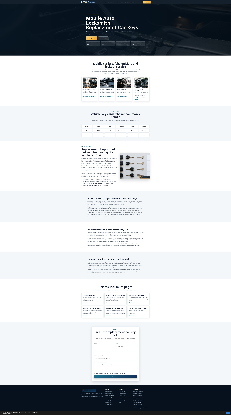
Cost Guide (121, 398)
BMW (98, 130)
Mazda (98, 135)
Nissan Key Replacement (138, 398)
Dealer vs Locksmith (123, 397)
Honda (98, 126)
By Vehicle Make (122, 391)
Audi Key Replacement (137, 406)
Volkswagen (144, 130)
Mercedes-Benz (121, 130)
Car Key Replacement (109, 391)
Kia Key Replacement (137, 402)
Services (104, 2)
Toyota (86, 126)
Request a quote (103, 38)
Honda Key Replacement (138, 393)
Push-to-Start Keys (108, 397)
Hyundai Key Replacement (138, 400)
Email (95, 349)
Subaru (87, 135)
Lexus (132, 130)
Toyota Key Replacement (138, 391)
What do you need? (98, 356)
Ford (110, 126)
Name (95, 343)
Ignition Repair (108, 402)
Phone (117, 343)
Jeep (110, 135)
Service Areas (116, 2)
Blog (125, 2)
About (128, 2)
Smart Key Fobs (122, 395)
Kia (87, 130)
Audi (110, 130)
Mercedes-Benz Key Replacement (139, 407)
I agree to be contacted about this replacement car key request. (110, 373)
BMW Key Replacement (137, 404)
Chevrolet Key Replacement (138, 397)
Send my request (115, 376)
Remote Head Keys (108, 400)
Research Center (122, 400)
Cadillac (144, 135)
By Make (109, 2)
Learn (121, 2)
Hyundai (144, 126)
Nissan (132, 126)
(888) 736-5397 (147, 2)
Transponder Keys (122, 393)
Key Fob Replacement (109, 393)
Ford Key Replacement (137, 395)
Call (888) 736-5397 (91, 38)
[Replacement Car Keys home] (87, 2)
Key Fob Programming (109, 395)
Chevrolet (121, 126)
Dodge (121, 135)
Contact (133, 2)
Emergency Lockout (109, 404)
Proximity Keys (108, 398)
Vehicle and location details (100, 362)
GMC (133, 135)
